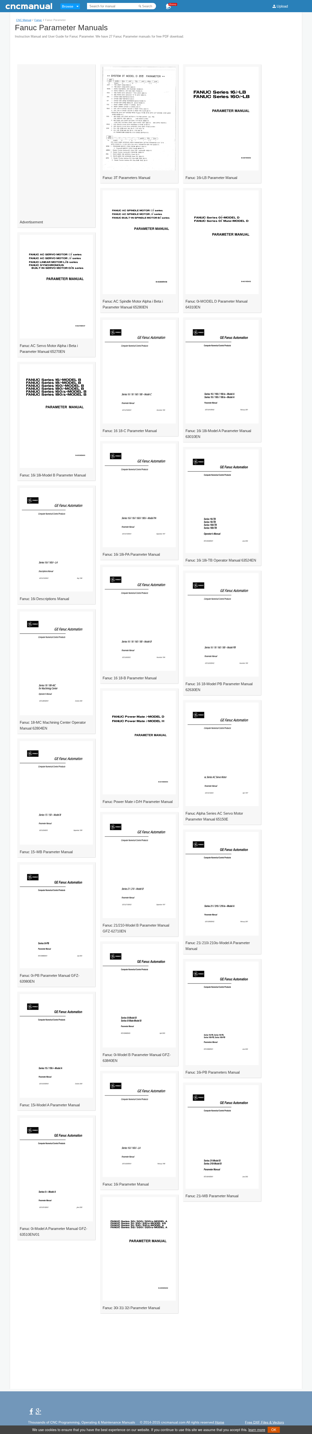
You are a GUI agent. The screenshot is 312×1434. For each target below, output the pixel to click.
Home (219, 1422)
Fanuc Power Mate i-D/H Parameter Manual (138, 802)
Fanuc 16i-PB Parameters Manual (212, 1072)
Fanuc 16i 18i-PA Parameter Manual (131, 554)
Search (147, 6)
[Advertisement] (156, 49)
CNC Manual (23, 20)
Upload (282, 6)
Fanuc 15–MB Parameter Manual (46, 852)
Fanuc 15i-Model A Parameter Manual (50, 1105)
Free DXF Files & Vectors (264, 1422)
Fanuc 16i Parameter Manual (126, 1184)
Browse (67, 6)
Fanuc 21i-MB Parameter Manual (211, 1196)
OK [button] (273, 1429)
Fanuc (38, 20)
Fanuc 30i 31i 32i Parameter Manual (131, 1308)
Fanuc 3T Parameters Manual (126, 178)
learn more (256, 1429)
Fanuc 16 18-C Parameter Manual (130, 431)
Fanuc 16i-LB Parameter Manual (211, 178)
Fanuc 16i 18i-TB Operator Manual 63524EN (220, 560)
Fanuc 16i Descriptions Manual (44, 599)
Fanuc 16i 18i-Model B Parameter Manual (53, 475)
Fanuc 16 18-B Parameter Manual (129, 678)
